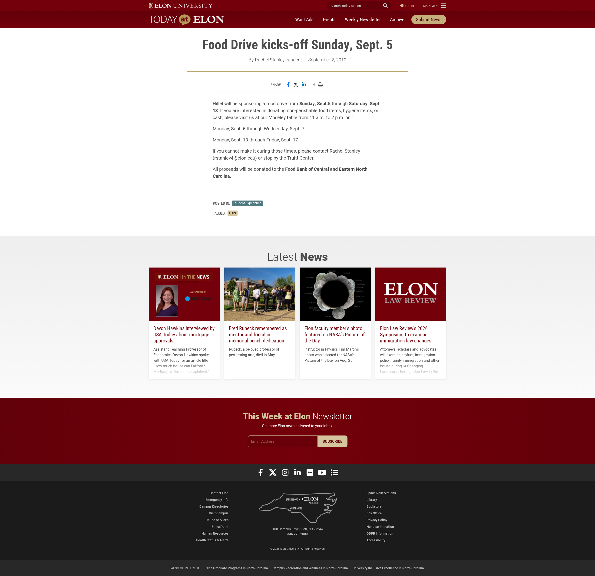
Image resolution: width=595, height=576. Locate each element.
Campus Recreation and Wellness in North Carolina (310, 568)
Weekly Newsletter (363, 19)
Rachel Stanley (270, 60)
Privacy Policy (377, 520)
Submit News (429, 19)
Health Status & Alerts (212, 540)
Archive (397, 19)
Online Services (216, 520)
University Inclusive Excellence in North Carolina (388, 568)
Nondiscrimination (380, 526)
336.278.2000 (297, 534)
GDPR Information (380, 533)
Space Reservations (381, 493)
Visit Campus (218, 513)
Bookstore (374, 506)
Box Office (374, 513)
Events (329, 19)
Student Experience (247, 203)
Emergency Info (216, 499)
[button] (434, 5)
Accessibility (376, 540)
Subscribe (332, 441)
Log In (409, 5)
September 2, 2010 (327, 60)
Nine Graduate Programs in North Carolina (236, 568)
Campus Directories (213, 506)
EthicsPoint (220, 526)
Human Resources (215, 533)
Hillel (232, 213)
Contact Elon (219, 493)
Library (372, 499)
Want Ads (304, 19)
